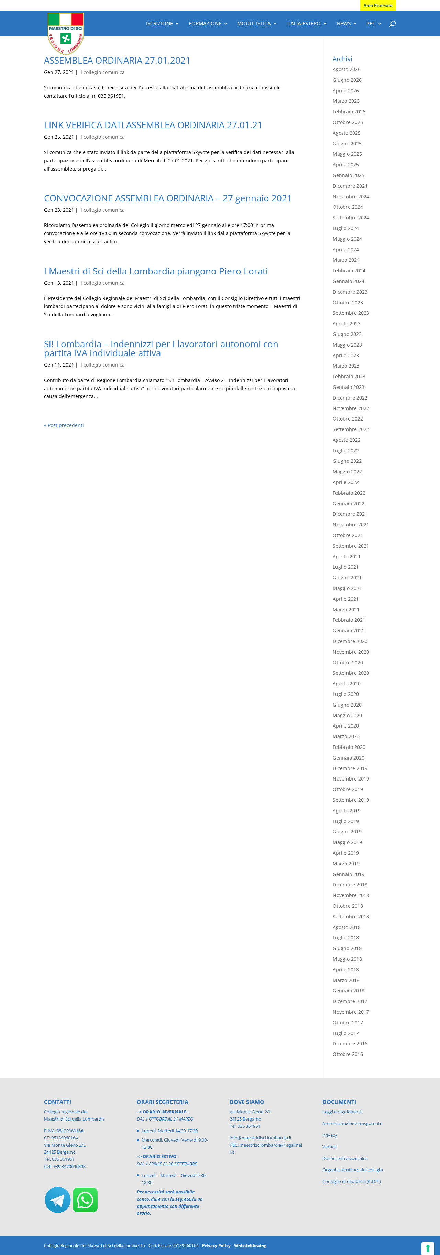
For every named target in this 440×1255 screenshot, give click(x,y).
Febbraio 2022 (349, 493)
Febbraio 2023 (349, 376)
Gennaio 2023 (348, 387)
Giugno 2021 (347, 577)
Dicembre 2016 (350, 1043)
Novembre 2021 (351, 524)
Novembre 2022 (351, 408)
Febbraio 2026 (349, 111)
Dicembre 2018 (350, 884)
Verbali (329, 1147)
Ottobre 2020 (348, 662)
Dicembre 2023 (350, 291)
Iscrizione (159, 24)
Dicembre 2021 (350, 514)
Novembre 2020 (351, 651)
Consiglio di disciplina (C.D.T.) (351, 1181)
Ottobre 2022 (348, 418)
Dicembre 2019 (350, 768)
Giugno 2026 (347, 80)
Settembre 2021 (351, 546)
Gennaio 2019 (348, 874)
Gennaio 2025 (348, 175)
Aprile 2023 (346, 355)
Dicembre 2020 (350, 641)
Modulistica (254, 24)
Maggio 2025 (347, 154)
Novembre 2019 (351, 778)
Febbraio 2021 (349, 619)
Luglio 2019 (346, 821)
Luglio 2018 (346, 937)
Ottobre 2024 (348, 207)
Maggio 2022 (347, 471)
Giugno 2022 (347, 461)
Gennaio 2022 (348, 503)
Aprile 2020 (346, 725)
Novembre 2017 (351, 1011)
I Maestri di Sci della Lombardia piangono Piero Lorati (156, 271)
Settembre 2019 (351, 800)
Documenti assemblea (345, 1158)
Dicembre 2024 (350, 186)
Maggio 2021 (347, 588)
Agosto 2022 (347, 440)
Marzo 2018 (346, 980)
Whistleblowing (250, 1245)
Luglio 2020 (346, 694)
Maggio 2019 (347, 842)
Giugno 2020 (347, 704)
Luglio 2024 (346, 228)
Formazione (205, 24)
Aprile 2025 (346, 164)
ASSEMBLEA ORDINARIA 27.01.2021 (117, 60)
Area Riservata (378, 5)
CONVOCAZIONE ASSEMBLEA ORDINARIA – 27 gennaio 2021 (168, 198)
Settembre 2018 (351, 916)
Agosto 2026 (347, 69)
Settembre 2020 (351, 672)
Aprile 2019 (346, 853)
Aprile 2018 (346, 969)
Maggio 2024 (347, 239)
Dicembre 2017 (350, 1001)
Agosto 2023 (347, 323)
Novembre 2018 (351, 895)
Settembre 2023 (351, 312)
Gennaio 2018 (348, 990)
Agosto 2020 (347, 683)
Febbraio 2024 (349, 270)
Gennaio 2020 (348, 757)
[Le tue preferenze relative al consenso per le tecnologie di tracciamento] (427, 1248)
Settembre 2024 (351, 217)
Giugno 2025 (347, 143)
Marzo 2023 (346, 365)
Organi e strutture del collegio (352, 1170)
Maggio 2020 (347, 715)
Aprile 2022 (346, 482)
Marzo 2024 (346, 260)
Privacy (329, 1135)
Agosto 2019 (347, 810)
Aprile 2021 (346, 599)
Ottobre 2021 (348, 535)
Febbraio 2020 (349, 747)
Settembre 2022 (351, 429)
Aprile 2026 (346, 90)
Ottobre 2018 (348, 906)
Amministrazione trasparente (352, 1123)
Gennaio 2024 (348, 281)
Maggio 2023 (347, 344)
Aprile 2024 (346, 249)
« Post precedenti (64, 425)
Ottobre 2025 (348, 122)
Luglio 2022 (346, 450)
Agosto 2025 (347, 133)
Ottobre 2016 (348, 1054)
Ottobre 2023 (348, 302)
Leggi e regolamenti (342, 1112)
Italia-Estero (303, 24)
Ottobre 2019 (348, 789)
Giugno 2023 (347, 334)
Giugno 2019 (347, 831)
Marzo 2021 (346, 609)
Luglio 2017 (346, 1033)
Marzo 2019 (346, 863)
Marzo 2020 (346, 736)
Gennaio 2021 (348, 630)
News (344, 24)
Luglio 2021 (346, 567)
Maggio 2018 (347, 959)
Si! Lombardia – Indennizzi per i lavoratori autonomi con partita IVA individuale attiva (161, 348)
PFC (370, 24)
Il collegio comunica (102, 72)
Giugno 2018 (347, 948)
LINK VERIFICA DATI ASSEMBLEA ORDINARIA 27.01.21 (153, 125)
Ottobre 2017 (348, 1022)
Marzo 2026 (346, 101)
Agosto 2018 (347, 927)
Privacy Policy (216, 1245)
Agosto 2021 (347, 556)
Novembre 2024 (351, 196)
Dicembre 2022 (350, 397)
